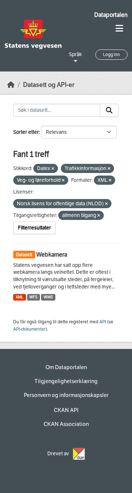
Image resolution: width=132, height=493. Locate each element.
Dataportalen (111, 14)
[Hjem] (11, 85)
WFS (33, 297)
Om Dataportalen (66, 367)
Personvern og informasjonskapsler (66, 395)
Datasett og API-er (48, 85)
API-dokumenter (29, 329)
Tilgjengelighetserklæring (66, 381)
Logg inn (111, 54)
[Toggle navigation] (119, 28)
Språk (75, 54)
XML (19, 297)
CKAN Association (66, 424)
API (102, 321)
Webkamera (51, 254)
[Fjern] (52, 168)
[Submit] (109, 110)
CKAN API (66, 410)
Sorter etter (26, 132)
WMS (48, 297)
